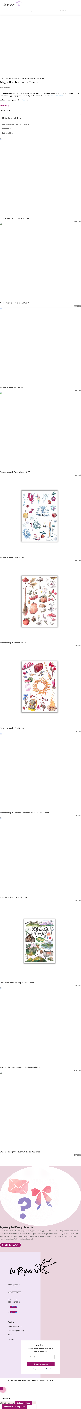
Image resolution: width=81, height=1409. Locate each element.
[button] (2, 1164)
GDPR (10, 1335)
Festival (11, 1322)
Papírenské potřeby (11, 78)
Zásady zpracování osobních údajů (40, 1369)
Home (2, 78)
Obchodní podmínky (16, 1330)
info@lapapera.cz (14, 1285)
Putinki (24, 100)
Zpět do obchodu (23, 1403)
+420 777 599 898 (14, 1292)
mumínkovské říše (56, 96)
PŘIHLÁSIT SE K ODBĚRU (40, 1364)
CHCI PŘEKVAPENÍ (10, 1245)
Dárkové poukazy (15, 1326)
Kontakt (11, 1339)
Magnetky (21, 78)
